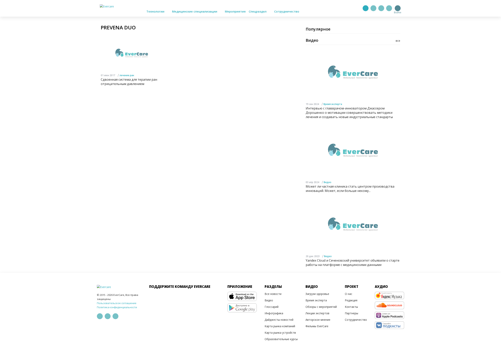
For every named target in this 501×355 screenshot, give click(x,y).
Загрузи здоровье (317, 294)
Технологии (155, 11)
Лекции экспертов (317, 313)
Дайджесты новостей (279, 320)
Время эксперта (332, 104)
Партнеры (351, 313)
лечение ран (127, 75)
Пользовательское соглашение (116, 303)
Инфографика (274, 313)
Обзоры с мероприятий (321, 307)
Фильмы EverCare (316, 326)
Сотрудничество (286, 11)
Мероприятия (235, 11)
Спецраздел (258, 11)
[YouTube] (389, 8)
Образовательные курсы (281, 339)
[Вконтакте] (381, 8)
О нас (348, 294)
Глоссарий (271, 307)
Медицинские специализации (195, 11)
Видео (327, 182)
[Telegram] (373, 8)
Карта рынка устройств (280, 332)
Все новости (273, 294)
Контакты (351, 307)
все (398, 40)
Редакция (351, 300)
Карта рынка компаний (280, 326)
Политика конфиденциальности (117, 307)
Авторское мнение (317, 320)
